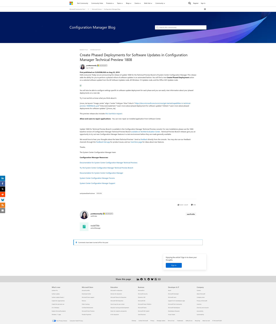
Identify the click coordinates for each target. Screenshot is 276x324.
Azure (169, 290)
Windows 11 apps (56, 314)
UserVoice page (137, 142)
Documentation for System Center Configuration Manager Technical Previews (108, 162)
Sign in (173, 265)
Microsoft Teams (142, 307)
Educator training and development (120, 307)
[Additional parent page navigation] (88, 9)
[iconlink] (84, 226)
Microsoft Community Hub (77, 9)
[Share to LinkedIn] (138, 279)
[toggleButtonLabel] (204, 9)
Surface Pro (55, 290)
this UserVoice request (113, 113)
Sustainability (200, 314)
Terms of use (171, 320)
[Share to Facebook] (141, 279)
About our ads (206, 320)
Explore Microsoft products (59, 311)
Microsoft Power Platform (144, 304)
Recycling (197, 320)
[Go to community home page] (71, 3)
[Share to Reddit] (148, 279)
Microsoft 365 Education (117, 301)
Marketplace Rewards (174, 311)
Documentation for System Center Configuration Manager (101, 173)
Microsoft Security (142, 294)
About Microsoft (201, 294)
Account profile (86, 290)
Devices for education (116, 294)
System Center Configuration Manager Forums (97, 178)
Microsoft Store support (88, 297)
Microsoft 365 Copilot (143, 311)
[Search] (189, 3)
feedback (144, 139)
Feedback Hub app (103, 142)
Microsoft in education (116, 290)
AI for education (115, 314)
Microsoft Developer (173, 294)
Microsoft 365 (141, 301)
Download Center (86, 294)
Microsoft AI (141, 290)
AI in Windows (55, 307)
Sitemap (134, 320)
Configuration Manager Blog (112, 9)
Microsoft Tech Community (175, 304)
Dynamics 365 (141, 297)
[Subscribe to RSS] (156, 279)
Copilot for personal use (58, 304)
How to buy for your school (117, 304)
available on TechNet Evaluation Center (146, 131)
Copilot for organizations (58, 301)
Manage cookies (161, 320)
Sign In (203, 3)
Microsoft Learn (172, 297)
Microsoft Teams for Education (118, 297)
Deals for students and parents (119, 311)
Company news (201, 297)
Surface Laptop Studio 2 (58, 297)
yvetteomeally (91, 65)
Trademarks (180, 320)
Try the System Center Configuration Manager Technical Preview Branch (106, 168)
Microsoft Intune (97, 9)
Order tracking (85, 304)
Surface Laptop (56, 294)
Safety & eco (189, 320)
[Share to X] (145, 279)
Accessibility (200, 311)
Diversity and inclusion (203, 307)
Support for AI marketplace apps (176, 301)
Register (195, 3)
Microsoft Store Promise (88, 311)
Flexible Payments (86, 314)
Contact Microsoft (143, 320)
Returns (84, 301)
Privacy (152, 320)
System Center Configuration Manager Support (97, 183)
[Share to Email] (159, 279)
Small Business (142, 314)
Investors (199, 304)
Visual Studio (171, 314)
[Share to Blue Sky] (152, 279)
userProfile (191, 214)
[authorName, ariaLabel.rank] (82, 66)
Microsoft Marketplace (174, 307)
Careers (199, 290)
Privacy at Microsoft (202, 301)
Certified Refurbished (87, 307)
